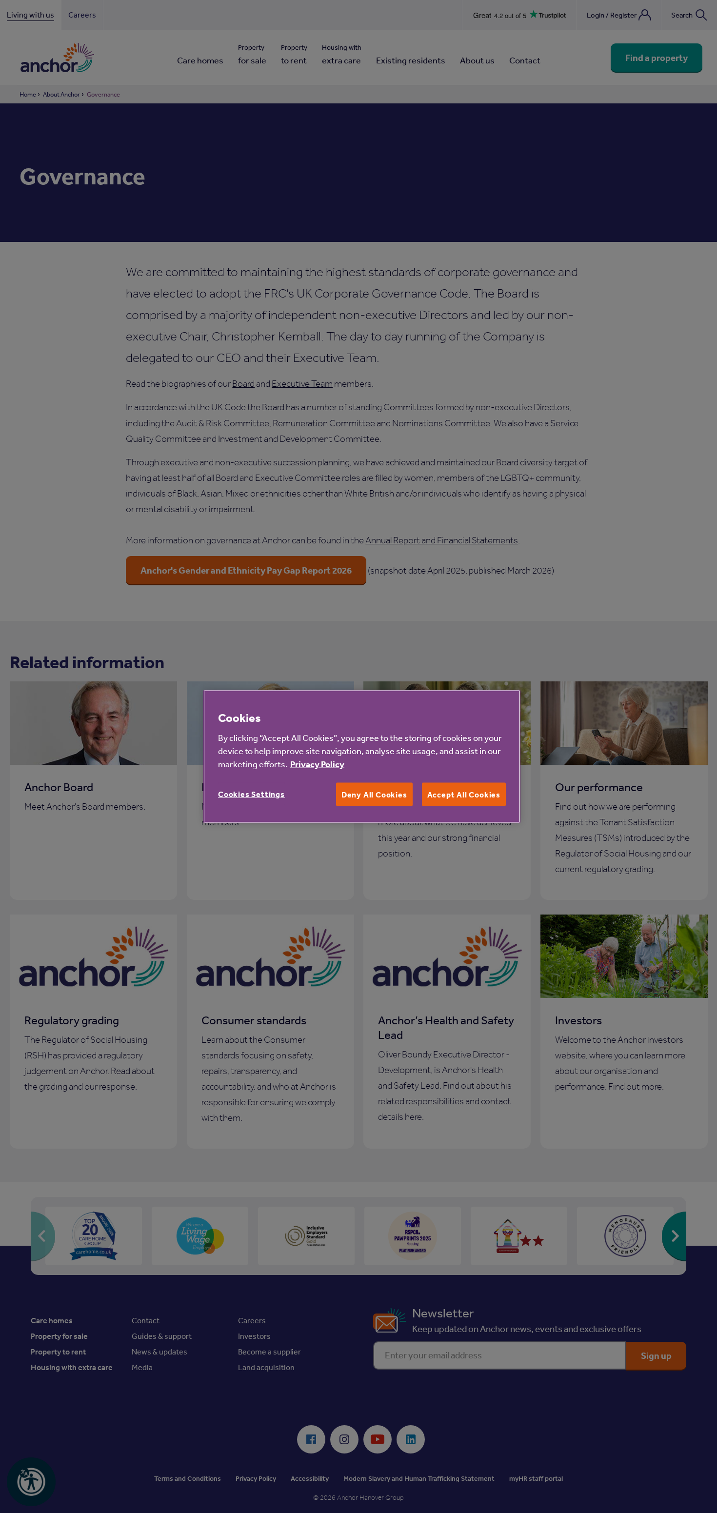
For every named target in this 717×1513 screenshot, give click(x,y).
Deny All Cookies (374, 794)
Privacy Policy (317, 763)
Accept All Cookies (463, 794)
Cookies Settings (251, 793)
